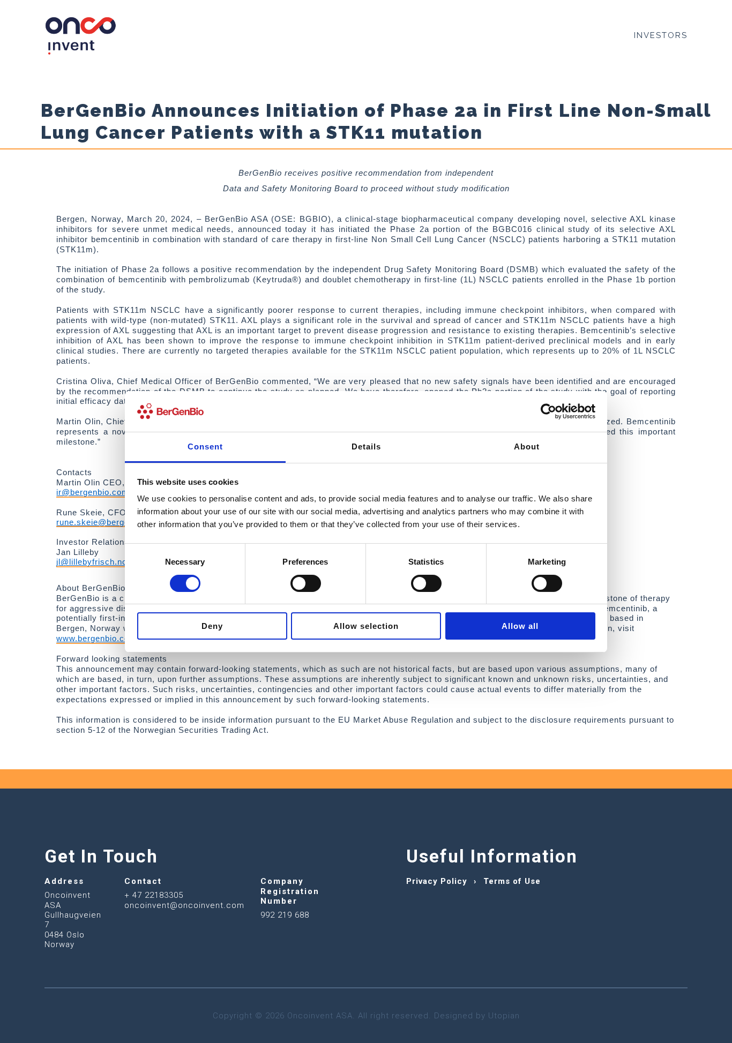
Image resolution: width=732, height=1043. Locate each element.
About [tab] (527, 446)
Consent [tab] (205, 446)
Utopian (504, 1016)
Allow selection (366, 626)
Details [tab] (366, 446)
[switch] (305, 583)
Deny (212, 626)
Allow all (520, 626)
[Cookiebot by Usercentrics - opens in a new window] (548, 411)
